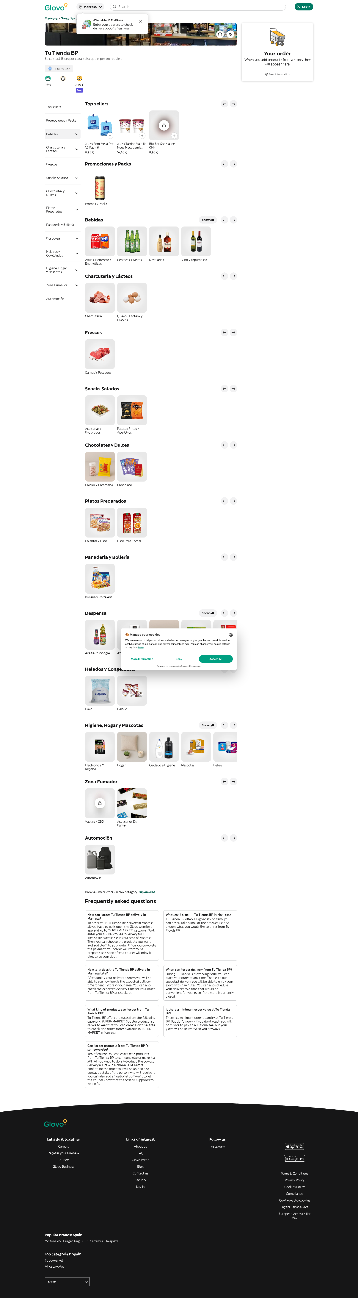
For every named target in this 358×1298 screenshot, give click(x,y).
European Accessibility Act (294, 1215)
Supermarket (147, 892)
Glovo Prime (140, 1160)
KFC (85, 1241)
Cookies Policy (294, 1187)
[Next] (233, 103)
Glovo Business (63, 1166)
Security (140, 1180)
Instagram (218, 1146)
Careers (63, 1146)
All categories (54, 1266)
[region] (161, 132)
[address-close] (141, 21)
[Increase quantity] (110, 136)
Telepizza (112, 1241)
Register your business (63, 1153)
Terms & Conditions (294, 1173)
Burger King (71, 1241)
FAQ (140, 1153)
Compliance (294, 1193)
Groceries (68, 18)
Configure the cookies (294, 1200)
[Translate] (230, 34)
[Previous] (224, 103)
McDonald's (53, 1241)
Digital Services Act (294, 1207)
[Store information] (220, 34)
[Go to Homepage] (56, 6)
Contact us (140, 1173)
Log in (140, 1186)
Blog (140, 1166)
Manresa (51, 18)
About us (140, 1146)
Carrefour (96, 1241)
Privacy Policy (294, 1180)
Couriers (63, 1160)
